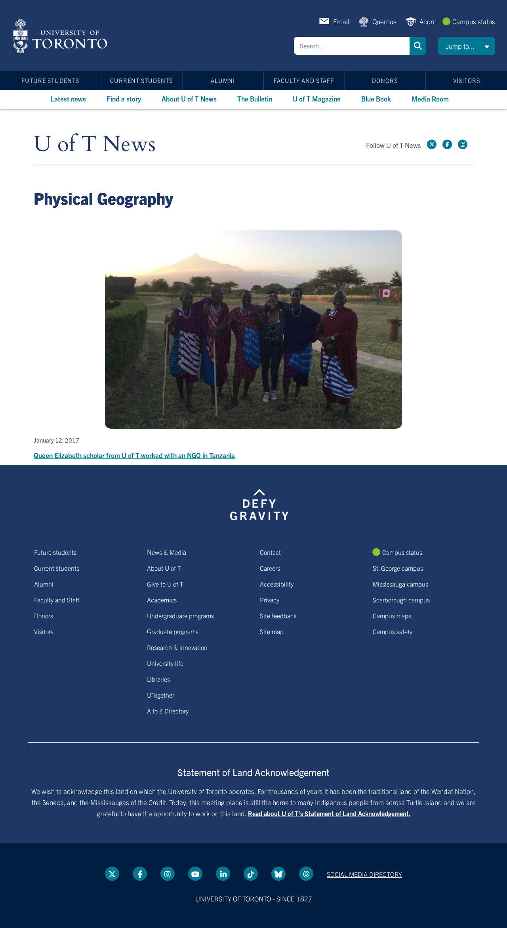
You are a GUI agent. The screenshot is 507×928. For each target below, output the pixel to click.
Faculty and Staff (304, 80)
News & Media (166, 552)
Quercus (384, 21)
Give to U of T (165, 584)
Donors (385, 80)
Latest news (68, 98)
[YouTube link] (195, 874)
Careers (270, 568)
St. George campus (398, 568)
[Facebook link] (447, 144)
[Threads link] (306, 874)
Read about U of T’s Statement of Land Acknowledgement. (329, 813)
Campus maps (392, 615)
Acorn (427, 21)
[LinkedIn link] (223, 874)
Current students (141, 80)
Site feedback (278, 615)
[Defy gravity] (259, 503)
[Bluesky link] (278, 874)
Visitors (466, 80)
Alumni (223, 80)
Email (341, 21)
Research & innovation (177, 647)
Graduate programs (172, 631)
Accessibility (277, 584)
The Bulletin (254, 98)
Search (418, 46)
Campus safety (392, 631)
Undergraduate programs (180, 615)
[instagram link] (462, 144)
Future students (50, 80)
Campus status (473, 21)
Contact (270, 552)
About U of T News (189, 98)
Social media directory (364, 874)
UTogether (160, 695)
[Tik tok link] (251, 874)
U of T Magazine (317, 98)
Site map (272, 631)
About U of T (164, 568)
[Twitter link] (431, 144)
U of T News (95, 144)
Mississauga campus (400, 584)
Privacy (269, 600)
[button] (466, 46)
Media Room (430, 98)
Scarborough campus (401, 600)
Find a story (124, 98)
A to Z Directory (168, 711)
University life (165, 663)
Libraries (158, 679)
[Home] (61, 36)
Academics (162, 600)
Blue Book (376, 98)
